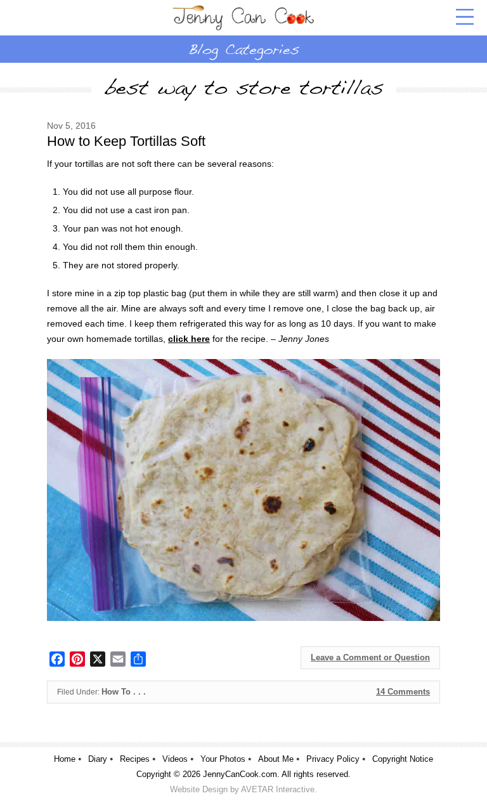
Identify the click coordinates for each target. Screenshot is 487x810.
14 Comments (403, 691)
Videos (175, 759)
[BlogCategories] (243, 49)
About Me (276, 759)
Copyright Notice (402, 759)
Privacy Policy (333, 759)
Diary (97, 759)
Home (64, 759)
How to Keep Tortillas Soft (126, 141)
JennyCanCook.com (240, 774)
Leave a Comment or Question (370, 657)
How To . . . (123, 691)
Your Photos (222, 759)
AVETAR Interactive (278, 789)
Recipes (135, 759)
